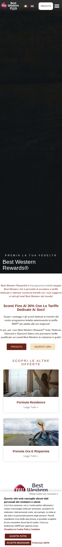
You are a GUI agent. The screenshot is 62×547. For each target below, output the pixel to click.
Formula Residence (31, 402)
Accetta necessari (18, 543)
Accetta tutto (18, 536)
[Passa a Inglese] (32, 6)
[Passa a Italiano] (25, 6)
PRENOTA (46, 6)
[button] (57, 6)
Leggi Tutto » (31, 407)
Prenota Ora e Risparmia (31, 451)
